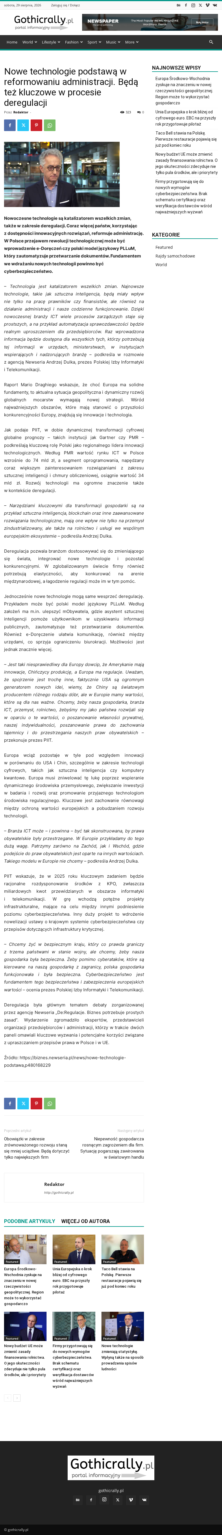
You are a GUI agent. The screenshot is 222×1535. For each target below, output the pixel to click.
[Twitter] (200, 5)
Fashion (72, 42)
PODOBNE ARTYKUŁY (29, 1221)
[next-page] (17, 1398)
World (28, 42)
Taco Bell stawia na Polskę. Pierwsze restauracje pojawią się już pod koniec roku (186, 139)
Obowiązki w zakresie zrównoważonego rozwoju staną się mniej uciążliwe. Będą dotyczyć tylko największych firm (37, 1148)
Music (111, 42)
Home (12, 42)
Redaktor (20, 112)
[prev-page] (7, 1398)
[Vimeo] (207, 5)
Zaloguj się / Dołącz (65, 5)
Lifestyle (49, 42)
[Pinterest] (36, 125)
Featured (12, 1262)
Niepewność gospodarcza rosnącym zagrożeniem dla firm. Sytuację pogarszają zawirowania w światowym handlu (112, 1148)
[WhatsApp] (50, 125)
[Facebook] (186, 5)
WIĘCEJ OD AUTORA (85, 1221)
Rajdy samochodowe (175, 256)
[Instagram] (193, 5)
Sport (92, 42)
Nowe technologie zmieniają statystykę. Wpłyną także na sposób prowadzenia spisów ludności (122, 1357)
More (129, 42)
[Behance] (178, 5)
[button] (211, 42)
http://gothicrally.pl (59, 1193)
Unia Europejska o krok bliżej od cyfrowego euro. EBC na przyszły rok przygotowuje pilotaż (72, 1280)
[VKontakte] (215, 5)
